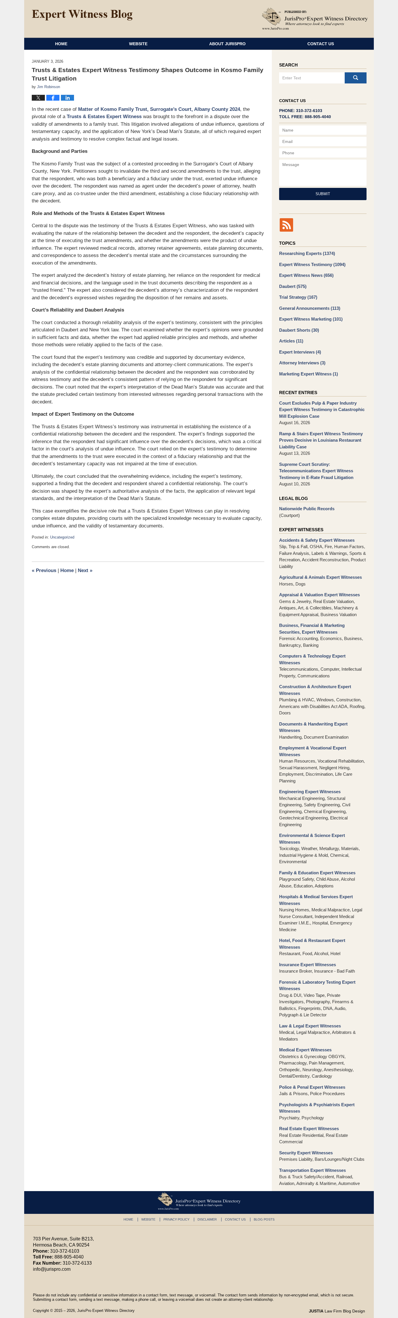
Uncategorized (62, 537)
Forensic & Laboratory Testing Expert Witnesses (317, 985)
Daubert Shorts (299, 330)
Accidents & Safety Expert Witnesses (317, 540)
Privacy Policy (176, 1219)
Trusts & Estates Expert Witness (104, 116)
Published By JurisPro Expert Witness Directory (315, 19)
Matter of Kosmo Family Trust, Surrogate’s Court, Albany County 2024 (159, 109)
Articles (291, 340)
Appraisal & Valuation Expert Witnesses (319, 594)
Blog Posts (264, 1219)
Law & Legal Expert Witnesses (310, 1025)
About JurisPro (227, 43)
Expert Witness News (306, 275)
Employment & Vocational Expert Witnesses (312, 751)
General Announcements (309, 308)
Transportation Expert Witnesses (312, 1170)
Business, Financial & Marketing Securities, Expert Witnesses (312, 628)
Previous (44, 570)
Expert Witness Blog (82, 15)
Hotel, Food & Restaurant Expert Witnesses (312, 944)
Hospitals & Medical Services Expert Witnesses (316, 900)
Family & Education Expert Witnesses (317, 872)
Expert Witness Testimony (312, 264)
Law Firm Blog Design (337, 1311)
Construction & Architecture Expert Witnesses (315, 690)
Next (85, 570)
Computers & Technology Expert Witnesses (312, 659)
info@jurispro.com (52, 1269)
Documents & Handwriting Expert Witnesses (313, 727)
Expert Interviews (300, 351)
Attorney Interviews (302, 362)
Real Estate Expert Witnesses (309, 1128)
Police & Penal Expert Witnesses (312, 1087)
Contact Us (320, 43)
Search (356, 77)
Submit (323, 194)
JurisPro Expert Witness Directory (106, 1310)
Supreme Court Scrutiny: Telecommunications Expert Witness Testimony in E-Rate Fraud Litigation (316, 471)
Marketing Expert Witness (308, 373)
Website (138, 43)
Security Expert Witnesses (306, 1152)
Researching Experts (307, 253)
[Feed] (286, 225)
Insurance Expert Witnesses (307, 964)
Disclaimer (207, 1219)
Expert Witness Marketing (311, 319)
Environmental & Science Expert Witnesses (312, 839)
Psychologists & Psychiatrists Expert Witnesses (317, 1108)
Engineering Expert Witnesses (310, 791)
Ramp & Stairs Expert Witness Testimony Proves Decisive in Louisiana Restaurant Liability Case (321, 440)
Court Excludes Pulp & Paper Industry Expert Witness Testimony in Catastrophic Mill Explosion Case (321, 410)
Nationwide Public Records (306, 508)
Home (61, 43)
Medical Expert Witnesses (305, 1049)
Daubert (293, 286)
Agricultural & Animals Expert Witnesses (320, 577)
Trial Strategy (298, 297)
